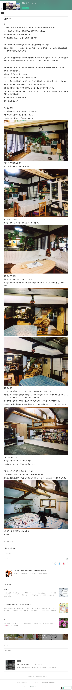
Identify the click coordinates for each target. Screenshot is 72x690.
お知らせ (6, 589)
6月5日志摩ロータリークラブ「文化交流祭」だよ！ (19, 604)
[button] (2, 12)
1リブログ (6, 558)
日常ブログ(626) (7, 553)
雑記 (5, 620)
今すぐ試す (25, 7)
